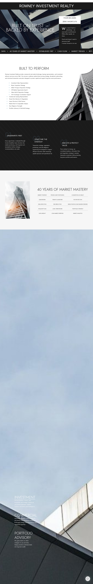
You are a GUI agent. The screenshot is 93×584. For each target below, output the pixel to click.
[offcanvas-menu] (87, 578)
